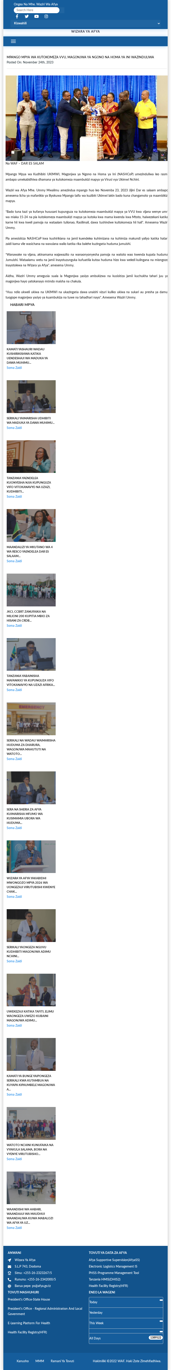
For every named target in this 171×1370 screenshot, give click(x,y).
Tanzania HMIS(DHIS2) (104, 1279)
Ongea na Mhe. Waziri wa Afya (36, 4)
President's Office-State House (29, 1299)
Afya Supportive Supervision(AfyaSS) (114, 1260)
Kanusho (23, 1361)
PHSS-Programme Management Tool (114, 1273)
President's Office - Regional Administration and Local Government (45, 1311)
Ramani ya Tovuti (62, 1361)
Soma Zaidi (14, 368)
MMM (39, 1361)
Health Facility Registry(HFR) (108, 1286)
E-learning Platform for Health (29, 1323)
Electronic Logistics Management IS (113, 1266)
